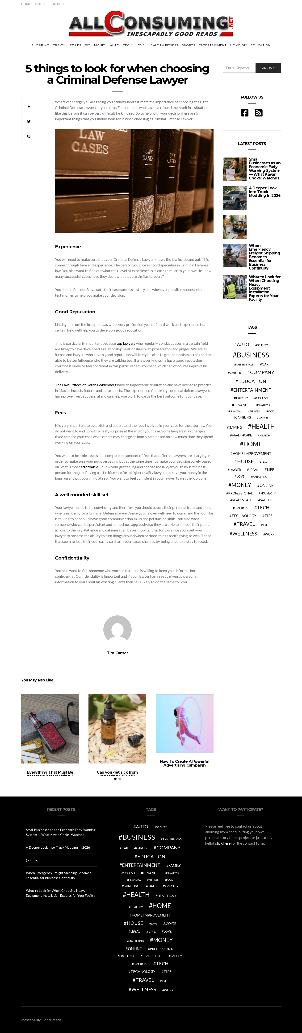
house (245, 461)
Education (261, 45)
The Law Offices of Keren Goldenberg (86, 384)
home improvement (252, 453)
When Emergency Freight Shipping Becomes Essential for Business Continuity (264, 256)
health (263, 426)
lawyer (235, 470)
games (263, 417)
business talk (244, 364)
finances (263, 405)
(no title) (32, 860)
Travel (59, 45)
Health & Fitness (163, 45)
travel (245, 524)
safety (266, 500)
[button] (134, 596)
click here (223, 843)
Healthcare (242, 435)
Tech (127, 45)
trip (265, 524)
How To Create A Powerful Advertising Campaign (184, 763)
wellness (244, 533)
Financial (235, 411)
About (40, 4)
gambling (243, 417)
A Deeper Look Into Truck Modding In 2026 (265, 192)
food (270, 411)
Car (265, 364)
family (242, 398)
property (268, 493)
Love (140, 45)
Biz (87, 45)
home (252, 444)
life (270, 469)
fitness (255, 411)
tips (268, 516)
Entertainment (212, 45)
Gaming (235, 427)
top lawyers (126, 343)
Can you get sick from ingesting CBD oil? (117, 774)
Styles (75, 45)
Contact (57, 4)
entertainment (252, 390)
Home (26, 4)
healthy (266, 435)
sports (241, 508)
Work (269, 534)
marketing (259, 476)
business (253, 355)
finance (242, 405)
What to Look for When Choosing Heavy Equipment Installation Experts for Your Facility (265, 288)
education (252, 381)
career (235, 373)
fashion (262, 398)
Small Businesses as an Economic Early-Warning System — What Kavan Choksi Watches (265, 168)
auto (243, 344)
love (240, 476)
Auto (114, 45)
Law (264, 462)
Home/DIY (238, 45)
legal (254, 470)
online (266, 485)
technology (243, 516)
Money (100, 45)
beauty (262, 345)
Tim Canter (117, 653)
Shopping (40, 45)
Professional (240, 493)
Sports (188, 45)
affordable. (89, 467)
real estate (242, 500)
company (262, 372)
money (241, 484)
